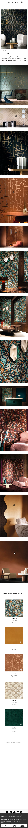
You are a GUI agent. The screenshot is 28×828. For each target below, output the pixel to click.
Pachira (14, 618)
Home (3, 7)
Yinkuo (14, 700)
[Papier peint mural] (21, 812)
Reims (14, 673)
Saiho (14, 728)
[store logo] (12, 2)
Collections (8, 7)
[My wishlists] (25, 2)
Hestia (14, 646)
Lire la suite (23, 60)
